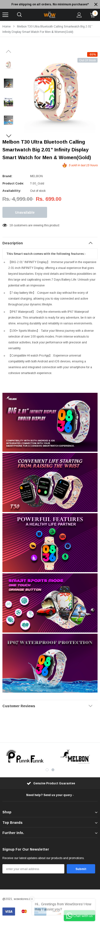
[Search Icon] (19, 14)
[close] (95, 4)
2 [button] (52, 769)
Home (6, 26)
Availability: (11, 191)
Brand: (7, 176)
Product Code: (13, 183)
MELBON (36, 176)
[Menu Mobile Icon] (5, 15)
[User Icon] (79, 15)
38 (11, 225)
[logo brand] (25, 757)
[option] (50, 4)
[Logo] (49, 15)
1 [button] (47, 769)
